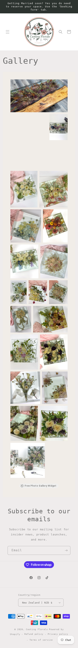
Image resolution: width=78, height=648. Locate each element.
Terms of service (41, 640)
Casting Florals (37, 629)
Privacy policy (58, 634)
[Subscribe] (66, 550)
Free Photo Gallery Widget (40, 485)
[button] (7, 32)
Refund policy (33, 634)
